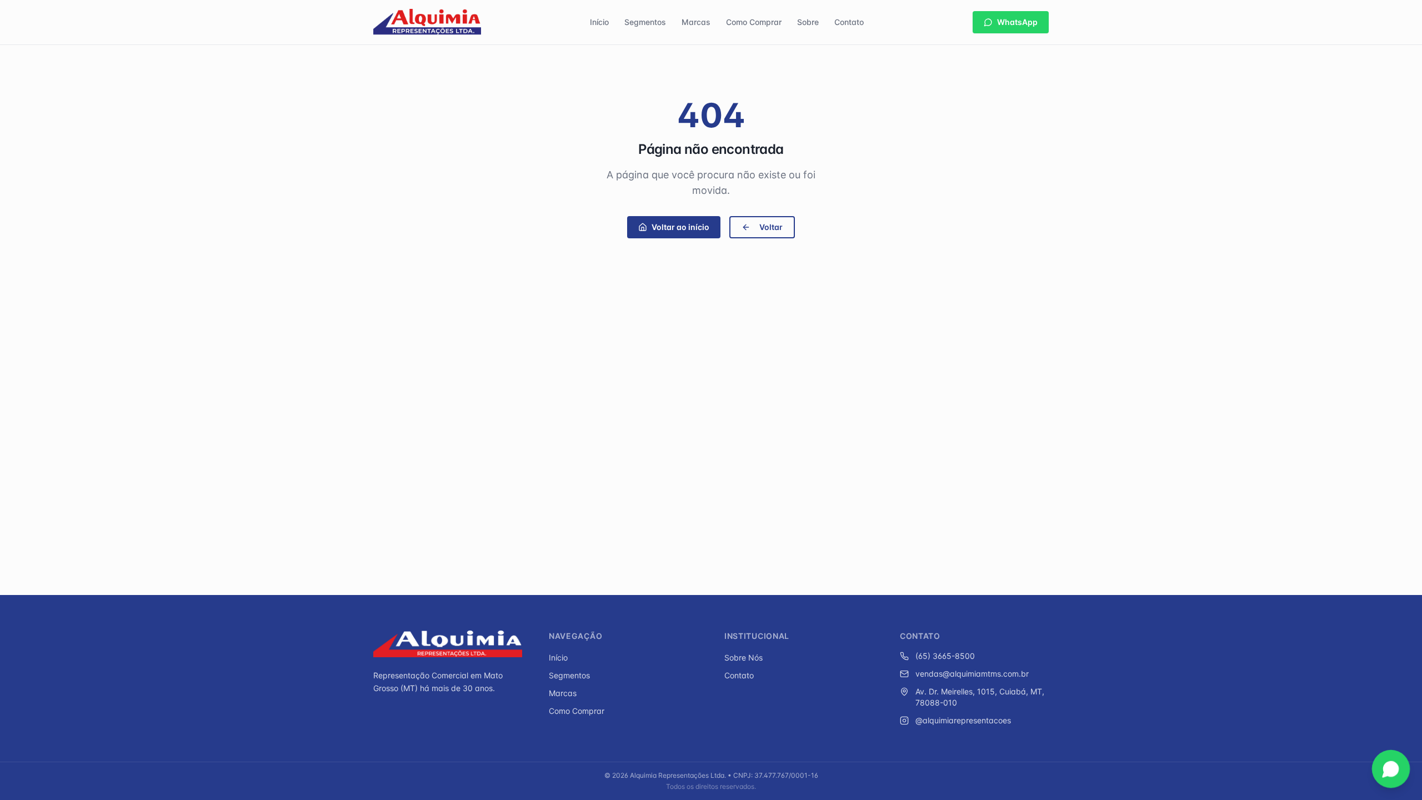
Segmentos (645, 22)
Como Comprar (754, 22)
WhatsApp (1017, 22)
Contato (849, 22)
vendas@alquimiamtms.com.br (972, 673)
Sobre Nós (743, 657)
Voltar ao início (680, 227)
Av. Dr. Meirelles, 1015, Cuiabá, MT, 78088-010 (979, 697)
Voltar (771, 227)
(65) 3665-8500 (945, 656)
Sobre (808, 22)
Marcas (696, 22)
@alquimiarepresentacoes (963, 720)
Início (599, 22)
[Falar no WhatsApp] (1391, 769)
